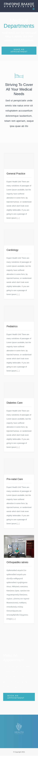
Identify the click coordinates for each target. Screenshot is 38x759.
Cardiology (12, 249)
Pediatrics (12, 326)
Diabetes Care (14, 402)
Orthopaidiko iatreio (17, 562)
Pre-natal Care (15, 479)
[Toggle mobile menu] (34, 9)
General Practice (16, 173)
